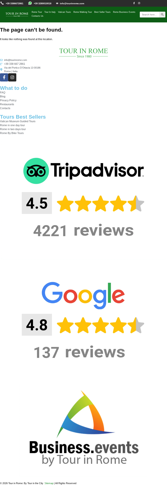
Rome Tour (37, 12)
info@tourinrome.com (72, 3)
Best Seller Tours (102, 12)
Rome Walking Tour (82, 12)
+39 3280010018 (42, 3)
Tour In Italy (50, 12)
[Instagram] (139, 3)
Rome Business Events (124, 12)
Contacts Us (37, 16)
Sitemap (49, 483)
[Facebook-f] (134, 3)
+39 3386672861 (14, 3)
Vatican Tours (64, 12)
